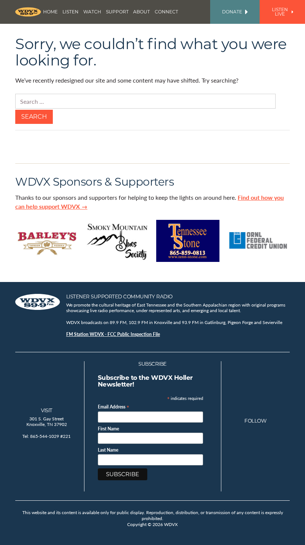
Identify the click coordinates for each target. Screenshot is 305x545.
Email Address (113, 406)
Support (117, 12)
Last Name (108, 450)
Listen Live (280, 12)
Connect (166, 12)
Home (50, 12)
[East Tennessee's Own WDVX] (28, 11)
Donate (232, 12)
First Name (108, 429)
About (141, 12)
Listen (70, 12)
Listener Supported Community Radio (119, 296)
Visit (46, 410)
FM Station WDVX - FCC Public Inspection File (113, 334)
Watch (92, 12)
